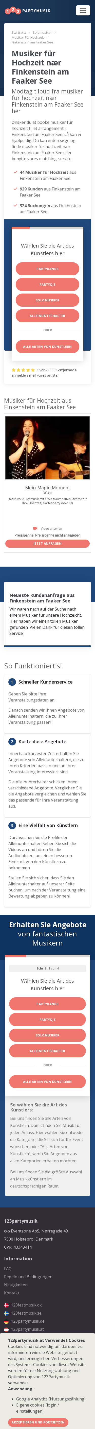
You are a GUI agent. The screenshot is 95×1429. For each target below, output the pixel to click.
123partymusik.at (27, 1329)
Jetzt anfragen (47, 543)
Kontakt (11, 1293)
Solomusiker (42, 32)
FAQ (8, 1268)
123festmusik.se (26, 1313)
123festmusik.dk (26, 1305)
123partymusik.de (27, 1321)
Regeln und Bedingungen (28, 1276)
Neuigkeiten (16, 1285)
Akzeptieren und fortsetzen (38, 1422)
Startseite (19, 32)
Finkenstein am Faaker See (32, 42)
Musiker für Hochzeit (28, 37)
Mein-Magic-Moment (47, 488)
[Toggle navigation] (83, 10)
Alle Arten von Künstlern (47, 347)
